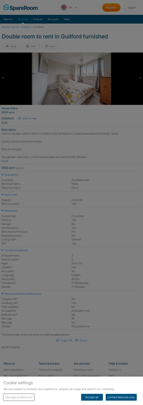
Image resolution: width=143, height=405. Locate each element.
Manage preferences (18, 397)
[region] (71, 391)
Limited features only (121, 397)
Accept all (92, 397)
